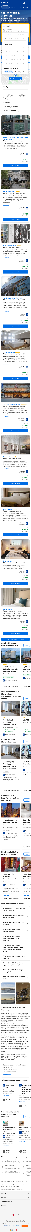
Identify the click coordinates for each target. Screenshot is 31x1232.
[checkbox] (23, 47)
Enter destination (10, 25)
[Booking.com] (5, 2)
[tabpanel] (15, 55)
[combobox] (15, 26)
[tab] (9, 35)
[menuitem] (5, 7)
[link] (6, 95)
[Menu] (29, 3)
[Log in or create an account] (24, 3)
